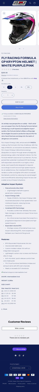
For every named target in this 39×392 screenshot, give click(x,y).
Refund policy (12, 383)
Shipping (3, 75)
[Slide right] (24, 49)
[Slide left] (15, 49)
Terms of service (31, 383)
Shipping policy (20, 386)
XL (22, 87)
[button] (4, 3)
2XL (28, 87)
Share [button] (5, 309)
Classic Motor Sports (18, 381)
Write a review (19, 328)
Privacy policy (21, 383)
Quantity (4, 91)
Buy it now (19, 107)
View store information (10, 118)
